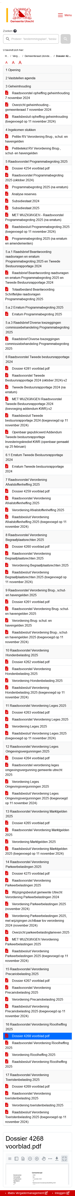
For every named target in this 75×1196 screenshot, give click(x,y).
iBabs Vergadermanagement (26, 1193)
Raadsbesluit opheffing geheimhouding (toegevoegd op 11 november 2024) (36, 119)
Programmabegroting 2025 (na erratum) (39, 187)
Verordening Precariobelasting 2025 (37, 999)
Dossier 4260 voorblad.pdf (30, 546)
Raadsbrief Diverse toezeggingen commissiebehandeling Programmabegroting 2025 (37, 343)
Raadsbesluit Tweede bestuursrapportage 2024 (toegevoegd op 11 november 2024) (36, 420)
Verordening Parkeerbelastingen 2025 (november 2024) (35, 906)
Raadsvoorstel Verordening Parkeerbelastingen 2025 (28, 883)
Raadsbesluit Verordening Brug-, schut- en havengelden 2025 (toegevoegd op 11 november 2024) (36, 637)
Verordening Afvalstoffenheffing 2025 (37, 510)
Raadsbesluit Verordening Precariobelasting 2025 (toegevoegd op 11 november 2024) (35, 1011)
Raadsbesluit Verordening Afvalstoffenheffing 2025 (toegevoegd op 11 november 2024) (36, 521)
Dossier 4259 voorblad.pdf (30, 491)
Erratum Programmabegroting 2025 (36, 314)
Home (8, 56)
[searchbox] (31, 39)
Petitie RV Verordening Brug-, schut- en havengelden (36, 139)
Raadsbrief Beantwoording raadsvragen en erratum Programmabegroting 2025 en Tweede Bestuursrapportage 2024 (37, 277)
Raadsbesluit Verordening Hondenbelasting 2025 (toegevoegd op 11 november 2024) (35, 692)
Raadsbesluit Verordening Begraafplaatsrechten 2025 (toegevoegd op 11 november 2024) (36, 577)
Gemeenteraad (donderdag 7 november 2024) (50, 56)
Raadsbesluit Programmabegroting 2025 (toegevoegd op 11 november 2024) (37, 229)
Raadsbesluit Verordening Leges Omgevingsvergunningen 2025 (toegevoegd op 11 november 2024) (36, 798)
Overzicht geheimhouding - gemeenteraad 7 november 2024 (28, 107)
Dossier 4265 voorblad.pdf (30, 823)
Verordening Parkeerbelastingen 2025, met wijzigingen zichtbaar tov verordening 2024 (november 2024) (36, 920)
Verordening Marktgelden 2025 (33, 842)
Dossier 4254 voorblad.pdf (30, 168)
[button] (66, 39)
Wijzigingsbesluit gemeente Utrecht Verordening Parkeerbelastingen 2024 (33, 895)
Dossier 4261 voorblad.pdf (30, 602)
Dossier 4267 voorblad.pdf (30, 980)
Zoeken (8, 31)
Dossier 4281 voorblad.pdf (30, 368)
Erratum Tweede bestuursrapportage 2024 (34, 469)
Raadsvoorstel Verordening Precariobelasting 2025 (28, 990)
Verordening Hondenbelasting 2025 (37, 680)
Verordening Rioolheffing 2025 (33, 1054)
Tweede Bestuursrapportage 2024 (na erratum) (35, 390)
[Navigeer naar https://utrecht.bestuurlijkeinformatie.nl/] (22, 15)
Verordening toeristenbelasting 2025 (37, 1105)
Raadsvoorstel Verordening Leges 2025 (39, 719)
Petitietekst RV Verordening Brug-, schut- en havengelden (33, 151)
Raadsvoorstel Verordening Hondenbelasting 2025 (28, 671)
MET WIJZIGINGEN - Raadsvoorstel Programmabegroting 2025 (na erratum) (34, 217)
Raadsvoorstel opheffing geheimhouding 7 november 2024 (37, 95)
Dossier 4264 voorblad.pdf (30, 758)
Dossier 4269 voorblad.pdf (30, 1086)
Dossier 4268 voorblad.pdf (30, 1036)
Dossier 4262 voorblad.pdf (30, 662)
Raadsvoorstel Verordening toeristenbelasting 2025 (28, 1096)
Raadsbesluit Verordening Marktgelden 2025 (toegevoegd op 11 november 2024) (36, 851)
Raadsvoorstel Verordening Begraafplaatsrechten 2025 (28, 556)
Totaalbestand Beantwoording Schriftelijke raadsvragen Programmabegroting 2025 (29, 294)
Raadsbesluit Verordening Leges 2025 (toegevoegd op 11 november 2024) (36, 736)
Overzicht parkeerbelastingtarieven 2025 (40, 932)
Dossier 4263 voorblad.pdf (30, 712)
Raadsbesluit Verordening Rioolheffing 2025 (36, 1064)
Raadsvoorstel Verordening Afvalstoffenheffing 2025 (28, 501)
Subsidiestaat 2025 (25, 208)
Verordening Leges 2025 (29, 726)
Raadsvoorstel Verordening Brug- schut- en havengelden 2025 (37, 611)
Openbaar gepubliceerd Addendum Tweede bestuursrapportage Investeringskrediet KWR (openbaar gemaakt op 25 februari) (37, 439)
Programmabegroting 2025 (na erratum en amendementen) (36, 241)
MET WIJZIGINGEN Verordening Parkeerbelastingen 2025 (32, 942)
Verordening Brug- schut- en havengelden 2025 (28, 623)
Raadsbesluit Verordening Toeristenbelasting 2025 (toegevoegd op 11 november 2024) (35, 1117)
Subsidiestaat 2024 (25, 201)
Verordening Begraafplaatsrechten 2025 (40, 565)
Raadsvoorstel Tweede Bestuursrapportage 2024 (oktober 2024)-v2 (36, 378)
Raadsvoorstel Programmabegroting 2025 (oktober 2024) (34, 178)
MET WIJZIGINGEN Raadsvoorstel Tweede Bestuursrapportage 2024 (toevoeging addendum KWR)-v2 (33, 403)
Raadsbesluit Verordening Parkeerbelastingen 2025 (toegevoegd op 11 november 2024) (36, 955)
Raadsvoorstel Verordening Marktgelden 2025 (37, 832)
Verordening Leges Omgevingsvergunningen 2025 (27, 784)
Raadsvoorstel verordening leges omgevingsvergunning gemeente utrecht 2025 (33, 769)
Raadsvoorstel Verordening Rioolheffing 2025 (37, 1045)
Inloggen (60, 1193)
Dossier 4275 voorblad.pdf (30, 873)
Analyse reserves (23, 194)
